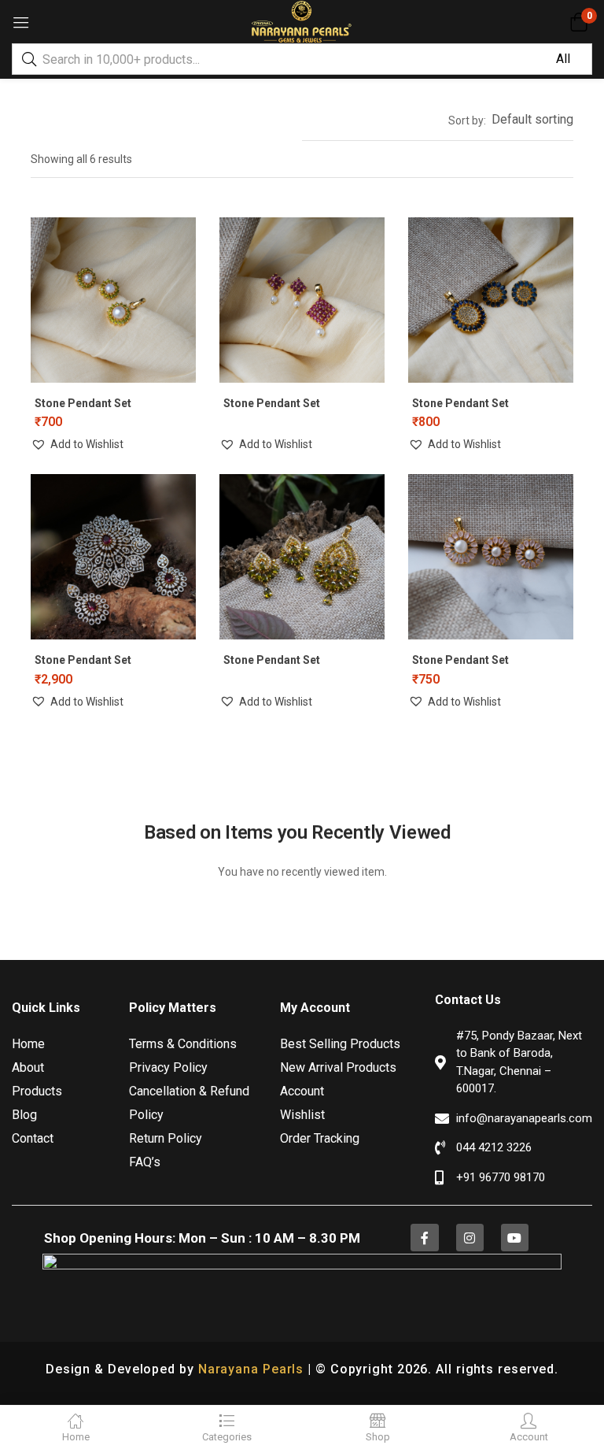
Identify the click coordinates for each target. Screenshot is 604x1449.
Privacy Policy (168, 1067)
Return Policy (165, 1138)
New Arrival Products (338, 1067)
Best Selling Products (340, 1043)
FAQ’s (144, 1161)
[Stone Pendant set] (113, 556)
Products (37, 1091)
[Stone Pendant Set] (113, 300)
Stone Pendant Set (83, 403)
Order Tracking (319, 1138)
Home (28, 1043)
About (28, 1067)
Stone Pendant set (83, 660)
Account (302, 1091)
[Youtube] (514, 1237)
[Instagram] (470, 1237)
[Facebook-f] (424, 1237)
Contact (32, 1138)
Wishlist (302, 1114)
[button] (578, 22)
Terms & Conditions (183, 1043)
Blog (24, 1114)
